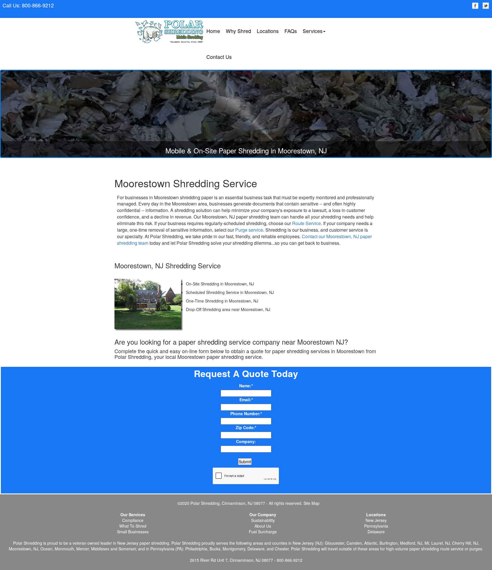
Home (213, 30)
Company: (246, 441)
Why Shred (238, 30)
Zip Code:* (246, 427)
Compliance (133, 520)
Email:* (246, 399)
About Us (263, 526)
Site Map (310, 503)
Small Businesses (133, 531)
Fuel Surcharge (263, 531)
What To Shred (132, 526)
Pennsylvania (376, 526)
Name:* (246, 385)
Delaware (376, 531)
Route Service (306, 223)
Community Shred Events (325, 68)
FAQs (290, 30)
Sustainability (263, 520)
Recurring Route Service (324, 49)
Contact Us (219, 56)
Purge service (249, 230)
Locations (268, 30)
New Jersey (376, 520)
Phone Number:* (246, 413)
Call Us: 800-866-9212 (28, 5)
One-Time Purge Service (324, 59)
